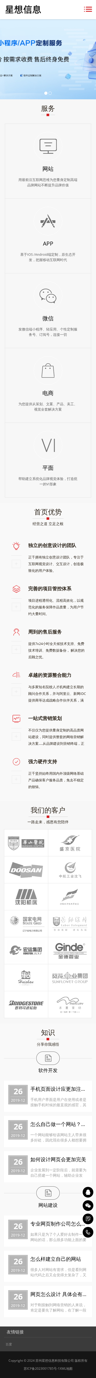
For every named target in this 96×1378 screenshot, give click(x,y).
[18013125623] (88, 1232)
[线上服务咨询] (88, 1192)
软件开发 (48, 1070)
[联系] (88, 1219)
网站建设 (48, 1205)
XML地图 (66, 1368)
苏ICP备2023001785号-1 (42, 1368)
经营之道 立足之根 (48, 523)
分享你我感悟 (48, 1044)
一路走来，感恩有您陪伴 (48, 821)
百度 (9, 1344)
